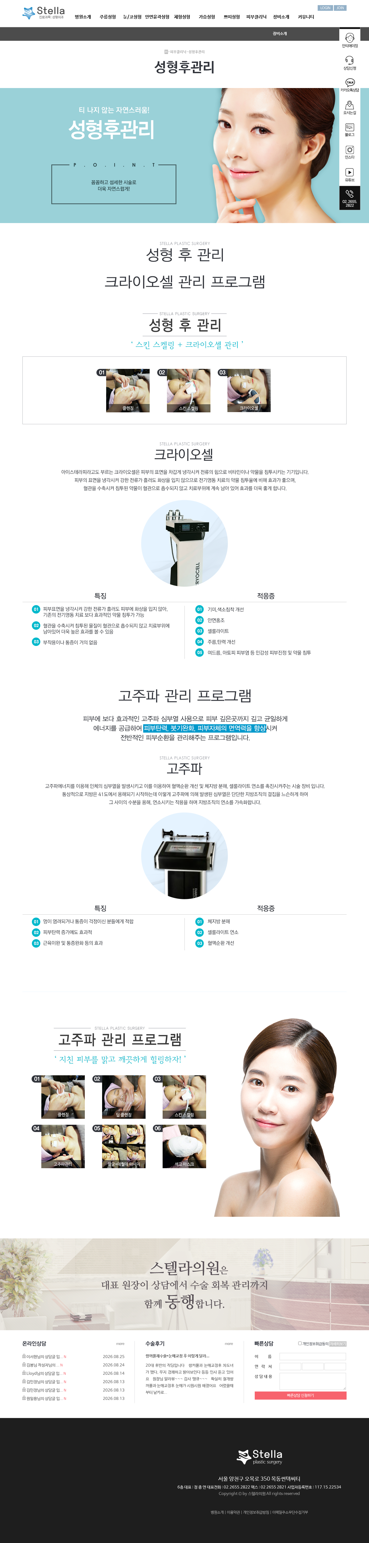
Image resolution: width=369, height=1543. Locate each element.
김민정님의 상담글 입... (44, 1382)
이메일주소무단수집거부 (290, 1512)
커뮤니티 (306, 17)
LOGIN (325, 8)
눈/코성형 (132, 17)
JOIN (340, 8)
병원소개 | (218, 1512)
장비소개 (281, 17)
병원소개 (83, 17)
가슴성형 (207, 17)
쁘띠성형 (232, 17)
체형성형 (182, 17)
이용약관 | (234, 1512)
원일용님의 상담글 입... (44, 1398)
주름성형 (108, 17)
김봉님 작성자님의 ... (42, 1365)
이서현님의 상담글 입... (44, 1357)
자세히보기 (338, 1344)
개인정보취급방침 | (257, 1512)
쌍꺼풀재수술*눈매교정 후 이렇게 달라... (177, 1356)
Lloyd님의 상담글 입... (44, 1373)
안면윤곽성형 (157, 17)
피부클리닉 (256, 17)
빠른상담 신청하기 (300, 1395)
